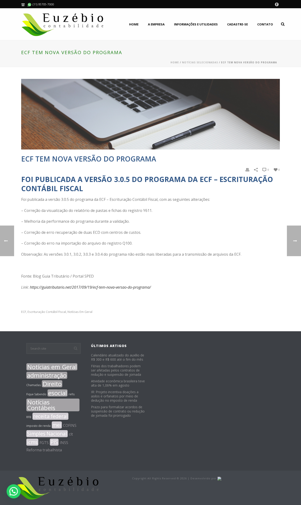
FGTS (44, 442)
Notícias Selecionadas (200, 62)
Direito (52, 383)
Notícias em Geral (79, 311)
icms (32, 442)
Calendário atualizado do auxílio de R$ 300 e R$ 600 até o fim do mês (117, 357)
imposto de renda (38, 426)
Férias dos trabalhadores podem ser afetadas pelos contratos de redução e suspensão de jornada (116, 370)
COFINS (69, 425)
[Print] (247, 169)
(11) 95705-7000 (43, 4)
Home (134, 24)
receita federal (50, 416)
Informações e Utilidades (196, 24)
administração (47, 375)
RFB (28, 417)
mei (56, 425)
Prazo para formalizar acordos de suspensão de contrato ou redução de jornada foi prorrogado (118, 411)
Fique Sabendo (36, 394)
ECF (23, 311)
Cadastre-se (237, 24)
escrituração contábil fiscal (47, 311)
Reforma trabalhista (44, 449)
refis (72, 394)
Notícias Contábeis (41, 405)
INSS (64, 442)
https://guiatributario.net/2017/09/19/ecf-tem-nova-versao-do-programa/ (90, 287)
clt (71, 434)
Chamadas (33, 385)
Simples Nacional (47, 433)
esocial (57, 392)
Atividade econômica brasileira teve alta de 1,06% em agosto (118, 383)
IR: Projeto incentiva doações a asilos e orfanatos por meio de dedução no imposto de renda (115, 396)
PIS (54, 442)
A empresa (156, 24)
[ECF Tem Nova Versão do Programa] (150, 114)
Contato (265, 24)
